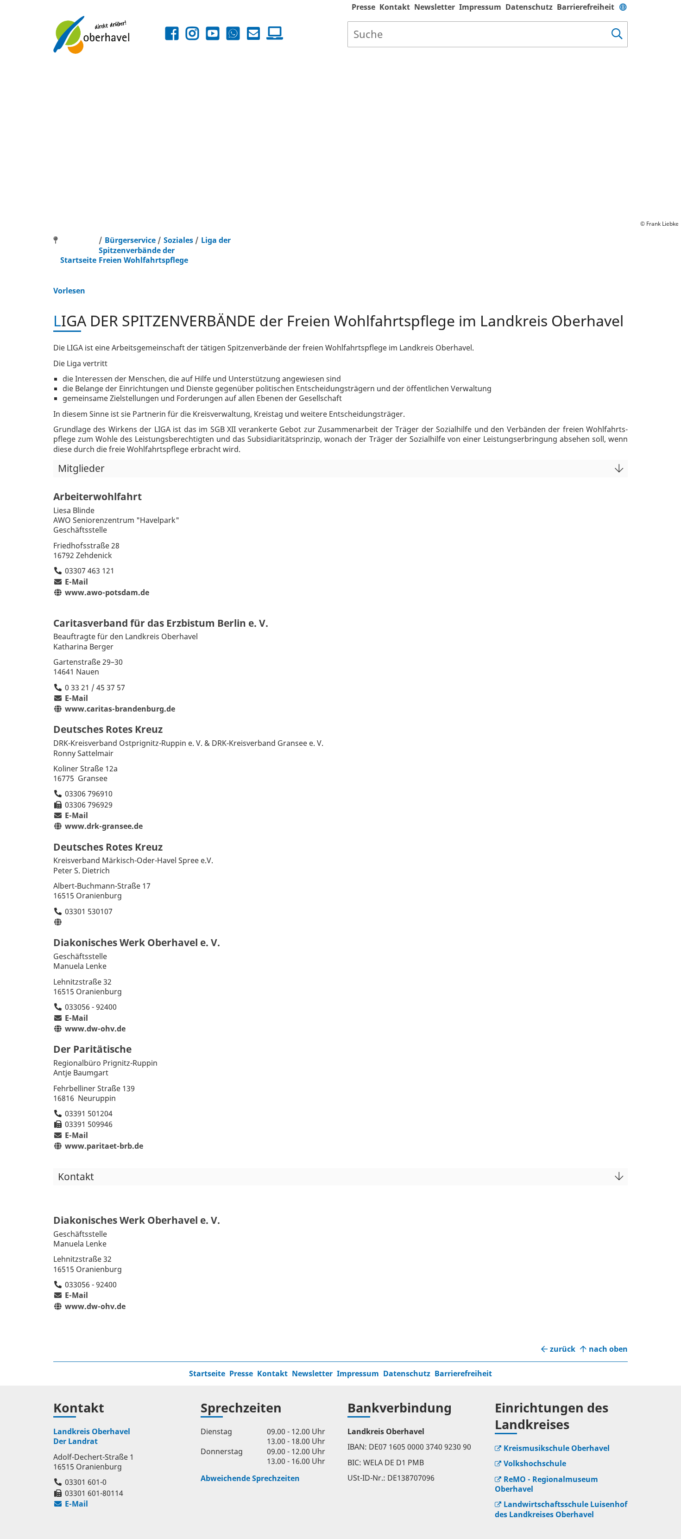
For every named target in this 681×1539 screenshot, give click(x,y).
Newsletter (434, 7)
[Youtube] (212, 34)
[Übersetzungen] (623, 7)
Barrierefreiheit (585, 7)
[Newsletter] (253, 34)
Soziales (178, 240)
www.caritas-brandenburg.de (114, 709)
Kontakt (394, 7)
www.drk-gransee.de (98, 826)
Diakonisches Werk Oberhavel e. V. (136, 942)
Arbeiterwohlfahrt (97, 496)
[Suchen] (617, 34)
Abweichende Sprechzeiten (250, 1478)
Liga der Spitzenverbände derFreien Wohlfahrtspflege (165, 250)
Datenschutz (529, 7)
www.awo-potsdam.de (101, 592)
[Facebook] (172, 34)
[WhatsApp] (233, 34)
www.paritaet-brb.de (98, 1146)
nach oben (608, 1349)
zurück (562, 1349)
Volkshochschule (535, 1463)
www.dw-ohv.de (89, 1029)
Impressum (480, 7)
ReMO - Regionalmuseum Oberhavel (546, 1484)
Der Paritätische (92, 1049)
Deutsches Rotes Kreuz (108, 729)
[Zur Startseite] (108, 34)
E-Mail (70, 582)
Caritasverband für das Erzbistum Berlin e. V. (160, 623)
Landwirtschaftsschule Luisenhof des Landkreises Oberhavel (561, 1509)
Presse (363, 7)
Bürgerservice (130, 240)
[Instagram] (192, 34)
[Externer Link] (59, 922)
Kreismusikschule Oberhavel (557, 1448)
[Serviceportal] (273, 33)
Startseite (207, 1373)
